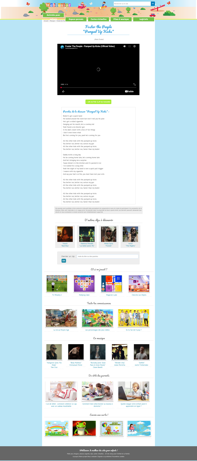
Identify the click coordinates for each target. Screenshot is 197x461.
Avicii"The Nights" (130, 244)
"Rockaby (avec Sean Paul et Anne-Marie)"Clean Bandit (97, 365)
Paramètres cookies (118, 456)
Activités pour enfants (53, 17)
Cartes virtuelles (99, 19)
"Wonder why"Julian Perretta (119, 364)
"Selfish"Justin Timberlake (141, 364)
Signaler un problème (104, 456)
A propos (75, 456)
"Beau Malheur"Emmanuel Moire (76, 364)
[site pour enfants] (58, 5)
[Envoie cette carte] (57, 437)
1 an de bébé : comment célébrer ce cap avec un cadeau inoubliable (61, 405)
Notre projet (83, 456)
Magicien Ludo (111, 295)
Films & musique (121, 19)
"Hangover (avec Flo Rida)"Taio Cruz (54, 365)
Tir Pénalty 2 (57, 295)
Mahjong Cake (84, 295)
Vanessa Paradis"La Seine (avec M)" (86, 244)
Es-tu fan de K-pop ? (133, 330)
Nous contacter (92, 456)
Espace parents (76, 19)
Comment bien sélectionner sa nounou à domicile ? (97, 405)
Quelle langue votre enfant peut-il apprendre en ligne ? (134, 405)
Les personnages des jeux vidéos (97, 330)
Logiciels (143, 19)
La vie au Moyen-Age (61, 330)
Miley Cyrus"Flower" (108, 244)
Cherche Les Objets (139, 295)
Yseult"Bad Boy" (65, 244)
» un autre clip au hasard (98, 102)
